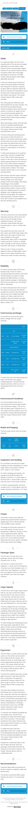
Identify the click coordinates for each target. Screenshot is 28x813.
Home (4, 8)
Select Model (9, 8)
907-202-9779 (20, 799)
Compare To (15, 8)
